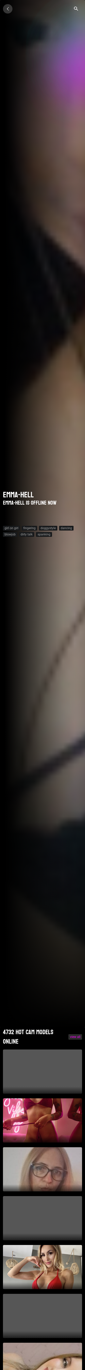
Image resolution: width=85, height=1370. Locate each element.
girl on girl (11, 528)
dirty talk (27, 534)
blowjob (10, 534)
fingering (29, 528)
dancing (66, 528)
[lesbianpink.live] (7, 9)
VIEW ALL (75, 1037)
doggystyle (48, 528)
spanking (44, 534)
